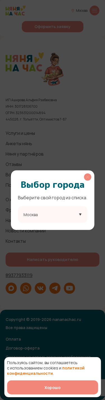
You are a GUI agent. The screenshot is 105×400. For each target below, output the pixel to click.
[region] (52, 200)
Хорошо (52, 387)
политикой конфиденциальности (46, 370)
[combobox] (52, 214)
